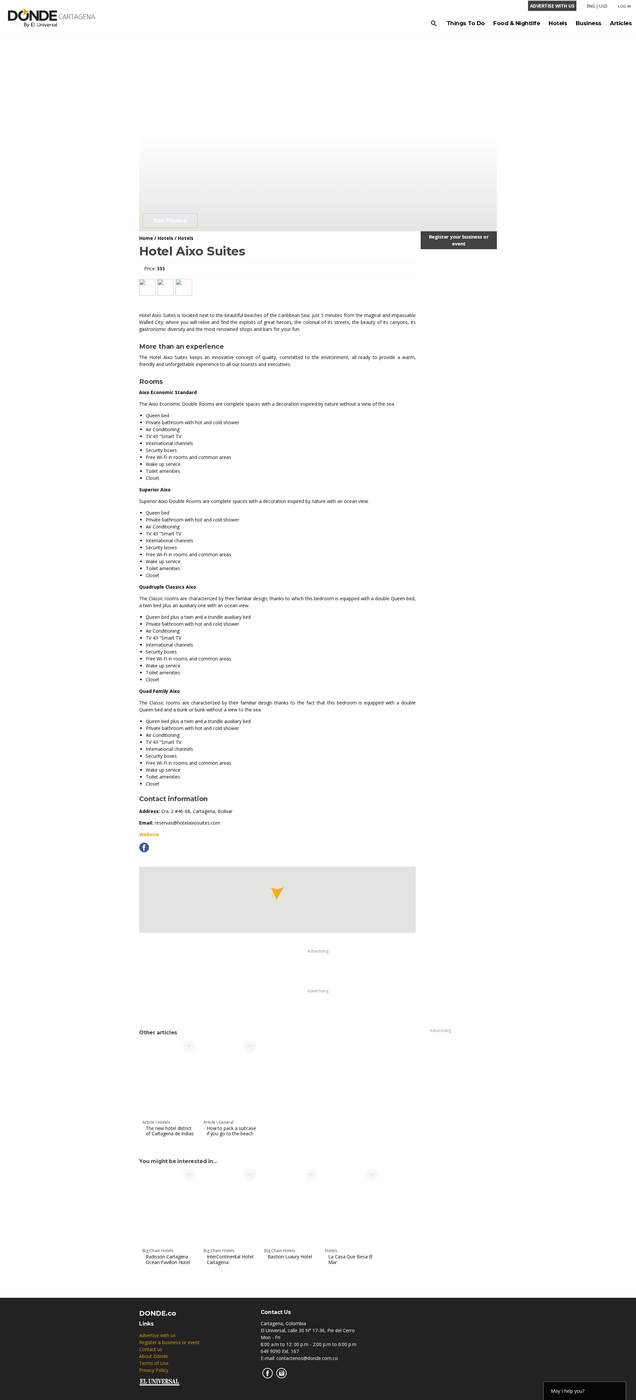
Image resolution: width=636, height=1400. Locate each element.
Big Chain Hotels (157, 1250)
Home (146, 238)
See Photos (170, 220)
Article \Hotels (156, 1122)
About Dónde (153, 1356)
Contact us (150, 1349)
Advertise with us (157, 1335)
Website (149, 834)
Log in (624, 6)
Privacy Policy (153, 1370)
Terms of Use (154, 1363)
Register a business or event (169, 1342)
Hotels (165, 238)
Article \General (218, 1122)
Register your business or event (459, 240)
